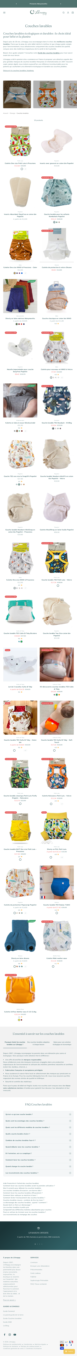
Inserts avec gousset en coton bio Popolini (57, 163)
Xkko (20, 265)
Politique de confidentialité (12, 1344)
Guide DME (7, 1322)
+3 (25, 169)
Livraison (33, 1262)
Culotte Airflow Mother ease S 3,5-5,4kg (20, 1012)
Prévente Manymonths (38, 4)
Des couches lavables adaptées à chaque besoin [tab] (38, 1043)
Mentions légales (40, 1344)
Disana (57, 265)
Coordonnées (28, 1344)
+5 (62, 377)
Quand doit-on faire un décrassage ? (17, 1205)
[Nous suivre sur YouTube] (14, 1334)
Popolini (56, 161)
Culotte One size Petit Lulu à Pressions (20, 163)
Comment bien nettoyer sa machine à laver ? (20, 1195)
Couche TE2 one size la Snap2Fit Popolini (20, 476)
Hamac (57, 902)
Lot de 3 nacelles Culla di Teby (20, 687)
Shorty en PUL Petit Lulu (56, 849)
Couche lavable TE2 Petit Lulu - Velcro (57, 580)
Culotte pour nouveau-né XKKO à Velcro (57, 369)
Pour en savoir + (9, 1300)
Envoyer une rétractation (40, 1266)
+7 (25, 588)
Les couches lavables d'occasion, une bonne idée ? (22, 1190)
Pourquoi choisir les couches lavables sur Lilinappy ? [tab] (15, 1043)
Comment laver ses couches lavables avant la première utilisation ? (29, 1186)
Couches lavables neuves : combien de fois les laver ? (23, 1200)
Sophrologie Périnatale (39, 1280)
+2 (25, 273)
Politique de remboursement (30, 1346)
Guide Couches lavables (12, 1318)
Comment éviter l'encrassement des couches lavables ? (24, 1198)
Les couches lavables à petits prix (16, 1207)
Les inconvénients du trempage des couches (20, 1214)
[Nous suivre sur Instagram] (9, 1334)
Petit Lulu (20, 161)
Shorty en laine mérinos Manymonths (20, 318)
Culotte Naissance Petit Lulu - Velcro (56, 796)
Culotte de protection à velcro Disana (57, 267)
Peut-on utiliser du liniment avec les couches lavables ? (24, 1212)
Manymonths (20, 316)
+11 (62, 857)
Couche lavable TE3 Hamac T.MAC (56, 905)
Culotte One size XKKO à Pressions (20, 580)
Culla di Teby (20, 631)
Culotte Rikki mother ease (57, 958)
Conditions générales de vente (13, 1348)
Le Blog (6, 1326)
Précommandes (36, 1270)
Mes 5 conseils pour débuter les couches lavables (22, 1188)
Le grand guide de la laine (13, 1315)
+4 (62, 804)
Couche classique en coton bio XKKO (56, 318)
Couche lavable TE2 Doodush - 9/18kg (57, 423)
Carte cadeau (35, 1273)
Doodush (56, 420)
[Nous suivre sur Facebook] (4, 1334)
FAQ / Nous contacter (38, 1284)
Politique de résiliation (10, 1346)
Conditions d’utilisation (34, 1348)
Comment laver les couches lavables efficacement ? (23, 1193)
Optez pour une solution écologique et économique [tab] (62, 1043)
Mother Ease (56, 956)
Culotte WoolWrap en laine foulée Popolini (57, 530)
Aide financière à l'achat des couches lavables (21, 1183)
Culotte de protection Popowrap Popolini (20, 905)
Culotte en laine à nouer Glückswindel (20, 423)
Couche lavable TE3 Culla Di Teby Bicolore (20, 633)
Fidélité (33, 1277)
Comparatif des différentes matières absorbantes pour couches (27, 1210)
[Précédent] (16, 3)
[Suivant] (60, 3)
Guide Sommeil (9, 1311)
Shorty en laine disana (20, 958)
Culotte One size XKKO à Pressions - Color (20, 267)
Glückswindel (20, 420)
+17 (25, 750)
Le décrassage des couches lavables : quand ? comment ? (25, 1202)
